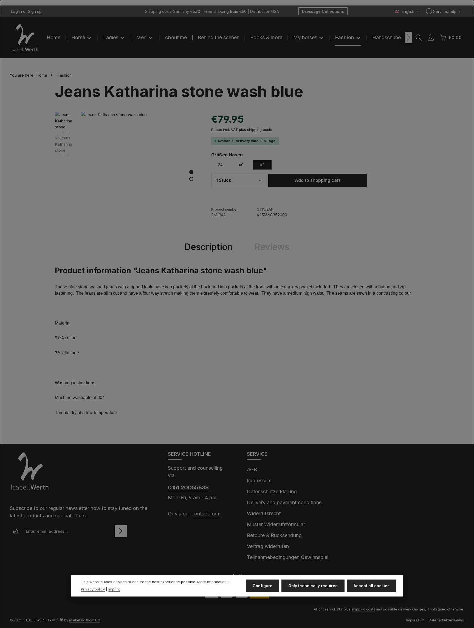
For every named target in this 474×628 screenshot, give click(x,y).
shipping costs (363, 609)
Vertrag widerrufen (268, 546)
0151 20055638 (188, 487)
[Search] (418, 37)
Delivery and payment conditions (284, 502)
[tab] (208, 247)
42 (262, 164)
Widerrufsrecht (264, 513)
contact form (206, 514)
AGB (252, 469)
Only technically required (313, 585)
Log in (16, 11)
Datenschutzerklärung (272, 491)
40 (241, 164)
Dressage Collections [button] (323, 11)
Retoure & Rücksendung (274, 535)
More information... (213, 582)
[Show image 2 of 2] (191, 179)
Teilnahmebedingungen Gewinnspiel (287, 557)
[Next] (408, 37)
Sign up (35, 11)
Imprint (114, 589)
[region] (127, 171)
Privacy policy (93, 589)
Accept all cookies (372, 585)
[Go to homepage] (25, 37)
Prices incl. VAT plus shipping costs (241, 129)
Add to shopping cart (317, 180)
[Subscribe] (121, 531)
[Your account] (430, 37)
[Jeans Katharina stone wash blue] (140, 171)
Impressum (259, 480)
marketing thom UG (84, 620)
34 (220, 164)
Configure (262, 585)
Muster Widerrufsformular (276, 524)
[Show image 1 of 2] (191, 172)
